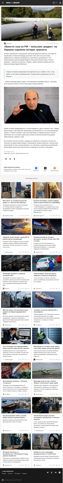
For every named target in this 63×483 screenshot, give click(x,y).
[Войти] (60, 2)
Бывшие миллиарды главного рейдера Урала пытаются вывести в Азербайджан (47, 201)
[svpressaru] (34, 288)
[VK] (55, 472)
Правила (24, 473)
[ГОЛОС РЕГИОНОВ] (34, 252)
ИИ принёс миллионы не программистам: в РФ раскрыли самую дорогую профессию (15, 454)
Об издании (17, 473)
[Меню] (2, 2)
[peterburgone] (34, 359)
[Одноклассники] (51, 472)
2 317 (28, 359)
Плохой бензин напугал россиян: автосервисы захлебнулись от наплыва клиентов (46, 417)
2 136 (28, 465)
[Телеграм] (47, 472)
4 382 (28, 252)
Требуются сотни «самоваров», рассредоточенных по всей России (45, 453)
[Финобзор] (13, 3)
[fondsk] (3, 288)
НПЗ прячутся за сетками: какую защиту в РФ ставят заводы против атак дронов (47, 347)
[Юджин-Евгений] (4, 43)
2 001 (58, 465)
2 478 (28, 325)
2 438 (58, 325)
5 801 (28, 215)
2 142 (58, 430)
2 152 (28, 430)
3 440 (58, 252)
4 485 (58, 215)
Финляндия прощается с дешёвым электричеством (14, 274)
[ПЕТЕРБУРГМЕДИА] (3, 215)
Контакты (10, 473)
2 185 (28, 394)
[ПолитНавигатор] (34, 215)
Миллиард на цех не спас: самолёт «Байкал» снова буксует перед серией (46, 382)
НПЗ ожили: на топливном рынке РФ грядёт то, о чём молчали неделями (15, 201)
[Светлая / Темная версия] (55, 2)
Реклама (4, 473)
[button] (6, 159)
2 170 (58, 394)
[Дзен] (59, 472)
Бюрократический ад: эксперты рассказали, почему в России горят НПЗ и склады (46, 239)
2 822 (28, 288)
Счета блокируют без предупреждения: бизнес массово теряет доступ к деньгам (16, 347)
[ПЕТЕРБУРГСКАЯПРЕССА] (3, 252)
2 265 (58, 359)
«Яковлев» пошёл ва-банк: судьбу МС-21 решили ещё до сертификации (16, 238)
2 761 (58, 288)
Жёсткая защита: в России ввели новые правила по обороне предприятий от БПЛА (15, 311)
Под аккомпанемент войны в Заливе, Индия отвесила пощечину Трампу (15, 416)
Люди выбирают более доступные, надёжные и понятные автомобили (45, 274)
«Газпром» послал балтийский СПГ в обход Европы (45, 311)
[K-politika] (34, 325)
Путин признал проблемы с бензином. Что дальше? (15, 382)
